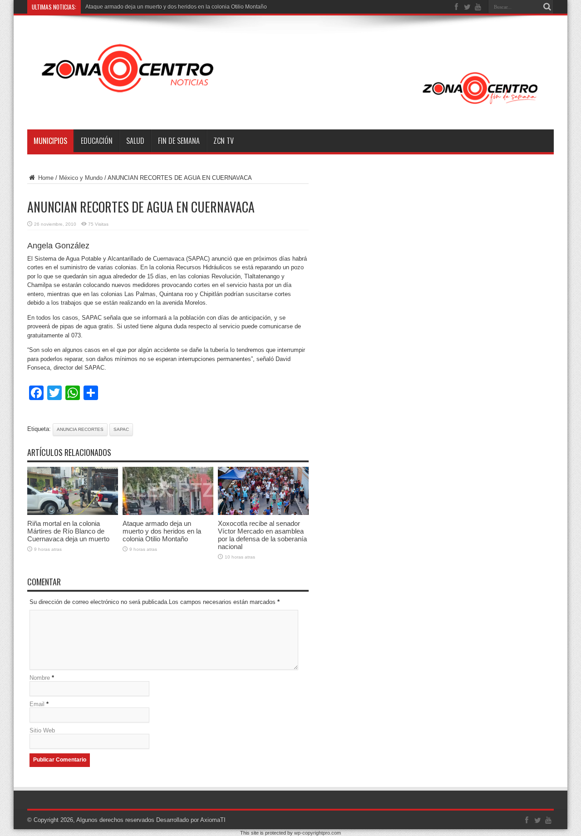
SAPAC (121, 429)
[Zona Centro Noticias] (290, 107)
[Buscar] (547, 7)
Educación (97, 140)
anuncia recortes (80, 429)
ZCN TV (223, 140)
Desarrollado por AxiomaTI (191, 819)
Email (37, 704)
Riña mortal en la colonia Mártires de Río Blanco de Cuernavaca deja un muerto (68, 531)
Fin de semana (179, 140)
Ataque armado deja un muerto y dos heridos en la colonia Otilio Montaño (176, 7)
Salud (135, 140)
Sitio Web (42, 730)
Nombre (40, 677)
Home (45, 177)
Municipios (50, 140)
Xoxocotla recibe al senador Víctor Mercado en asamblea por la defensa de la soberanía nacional (262, 534)
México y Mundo (81, 177)
